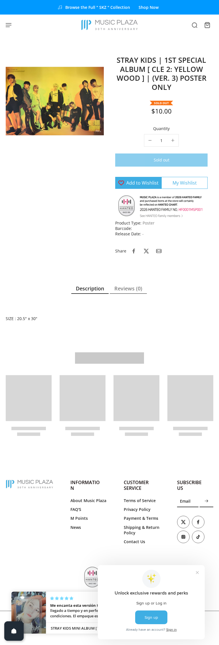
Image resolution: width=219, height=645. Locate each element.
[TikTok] (198, 537)
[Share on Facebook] (133, 251)
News (75, 527)
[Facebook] (198, 522)
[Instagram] (183, 537)
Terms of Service (140, 500)
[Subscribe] (206, 501)
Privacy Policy (137, 509)
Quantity (161, 128)
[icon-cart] (207, 25)
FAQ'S (75, 509)
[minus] (150, 140)
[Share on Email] (159, 251)
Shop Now (149, 7)
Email (185, 501)
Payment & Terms (141, 518)
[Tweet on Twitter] (146, 251)
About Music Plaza (88, 500)
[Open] (14, 631)
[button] (161, 160)
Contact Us (134, 541)
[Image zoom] (55, 101)
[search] (194, 25)
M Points (79, 518)
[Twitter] (183, 522)
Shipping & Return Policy (141, 530)
